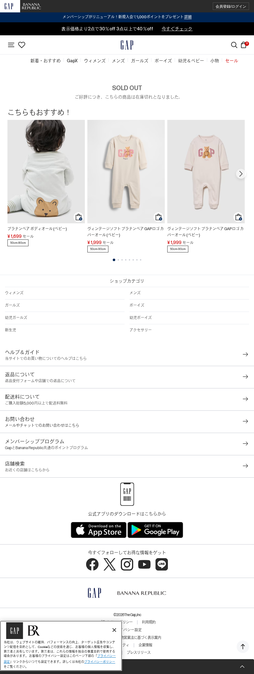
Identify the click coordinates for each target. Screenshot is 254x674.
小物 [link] (214, 60)
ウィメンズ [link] (95, 60)
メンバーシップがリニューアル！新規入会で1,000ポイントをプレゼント (127, 17)
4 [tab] (125, 259)
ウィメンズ (14, 293)
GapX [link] (72, 60)
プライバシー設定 (127, 630)
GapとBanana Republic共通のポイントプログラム (46, 448)
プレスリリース (139, 652)
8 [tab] (140, 259)
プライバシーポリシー (99, 661)
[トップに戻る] (243, 647)
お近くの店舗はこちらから (27, 470)
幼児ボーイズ (140, 318)
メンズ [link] (118, 60)
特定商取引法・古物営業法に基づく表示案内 (127, 638)
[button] (231, 6)
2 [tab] (118, 259)
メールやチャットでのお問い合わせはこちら (42, 425)
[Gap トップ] (127, 45)
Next (241, 174)
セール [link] (231, 60)
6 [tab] (133, 259)
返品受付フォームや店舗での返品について (40, 381)
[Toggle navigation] (11, 45)
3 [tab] (122, 259)
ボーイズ (136, 305)
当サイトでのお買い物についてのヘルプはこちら (46, 359)
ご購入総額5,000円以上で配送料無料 (36, 403)
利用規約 (148, 622)
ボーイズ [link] (163, 60)
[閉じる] (114, 630)
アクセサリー (140, 330)
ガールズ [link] (139, 60)
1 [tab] (114, 260)
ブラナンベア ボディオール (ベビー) (37, 229)
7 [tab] (137, 259)
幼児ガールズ (16, 318)
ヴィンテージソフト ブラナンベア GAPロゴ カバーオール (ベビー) (125, 232)
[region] (61, 646)
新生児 (10, 330)
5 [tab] (129, 259)
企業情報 (145, 645)
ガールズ (12, 305)
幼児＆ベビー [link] (191, 60)
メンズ (135, 293)
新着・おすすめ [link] (45, 60)
